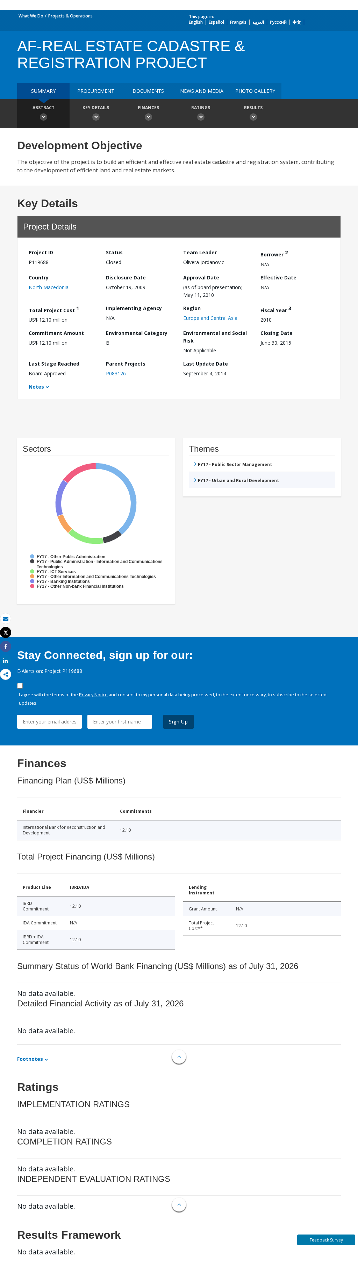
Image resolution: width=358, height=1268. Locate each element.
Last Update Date (205, 363)
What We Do (31, 16)
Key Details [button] (96, 108)
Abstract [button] (44, 108)
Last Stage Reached (54, 363)
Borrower (274, 253)
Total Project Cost (54, 309)
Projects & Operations (70, 16)
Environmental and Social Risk (215, 337)
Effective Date (278, 277)
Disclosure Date (126, 277)
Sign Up (178, 721)
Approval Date (201, 277)
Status (114, 252)
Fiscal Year (275, 309)
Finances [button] (148, 108)
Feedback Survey (326, 1240)
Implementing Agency (134, 308)
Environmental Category (136, 333)
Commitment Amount (56, 333)
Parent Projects (125, 363)
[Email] (5, 618)
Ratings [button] (200, 108)
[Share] (5, 646)
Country (39, 277)
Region (192, 308)
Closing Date (276, 333)
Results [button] (253, 108)
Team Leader (200, 252)
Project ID (41, 252)
